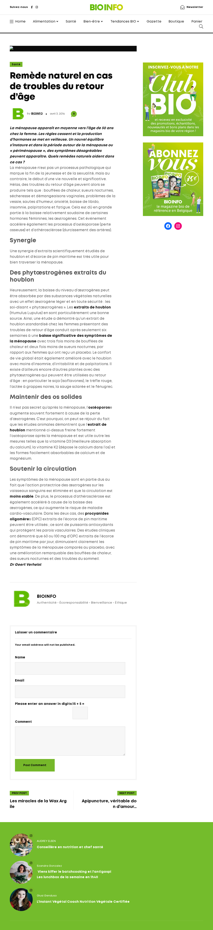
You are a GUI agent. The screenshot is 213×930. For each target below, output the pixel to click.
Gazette (154, 21)
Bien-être (91, 21)
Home (20, 21)
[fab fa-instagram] (37, 7)
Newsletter (195, 7)
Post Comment (34, 765)
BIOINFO (37, 113)
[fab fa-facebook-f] (32, 7)
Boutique (176, 21)
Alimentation (44, 21)
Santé (71, 21)
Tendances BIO (123, 21)
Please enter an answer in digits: (44, 703)
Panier (196, 21)
